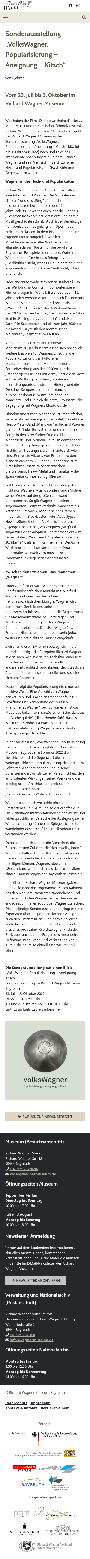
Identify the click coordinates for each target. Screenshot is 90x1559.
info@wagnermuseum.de (32, 1340)
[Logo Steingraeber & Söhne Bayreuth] (24, 1530)
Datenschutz (16, 1402)
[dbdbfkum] (45, 1439)
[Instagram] (78, 5)
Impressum (41, 1402)
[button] (6, 17)
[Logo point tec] (22, 1513)
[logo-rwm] (17, 5)
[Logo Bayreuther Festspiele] (54, 1513)
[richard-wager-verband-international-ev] (45, 1546)
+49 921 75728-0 (22, 1334)
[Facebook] (70, 5)
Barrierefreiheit (55, 1408)
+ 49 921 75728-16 (24, 1169)
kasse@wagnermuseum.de (33, 1174)
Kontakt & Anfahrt (21, 1408)
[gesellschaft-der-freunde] (63, 1530)
